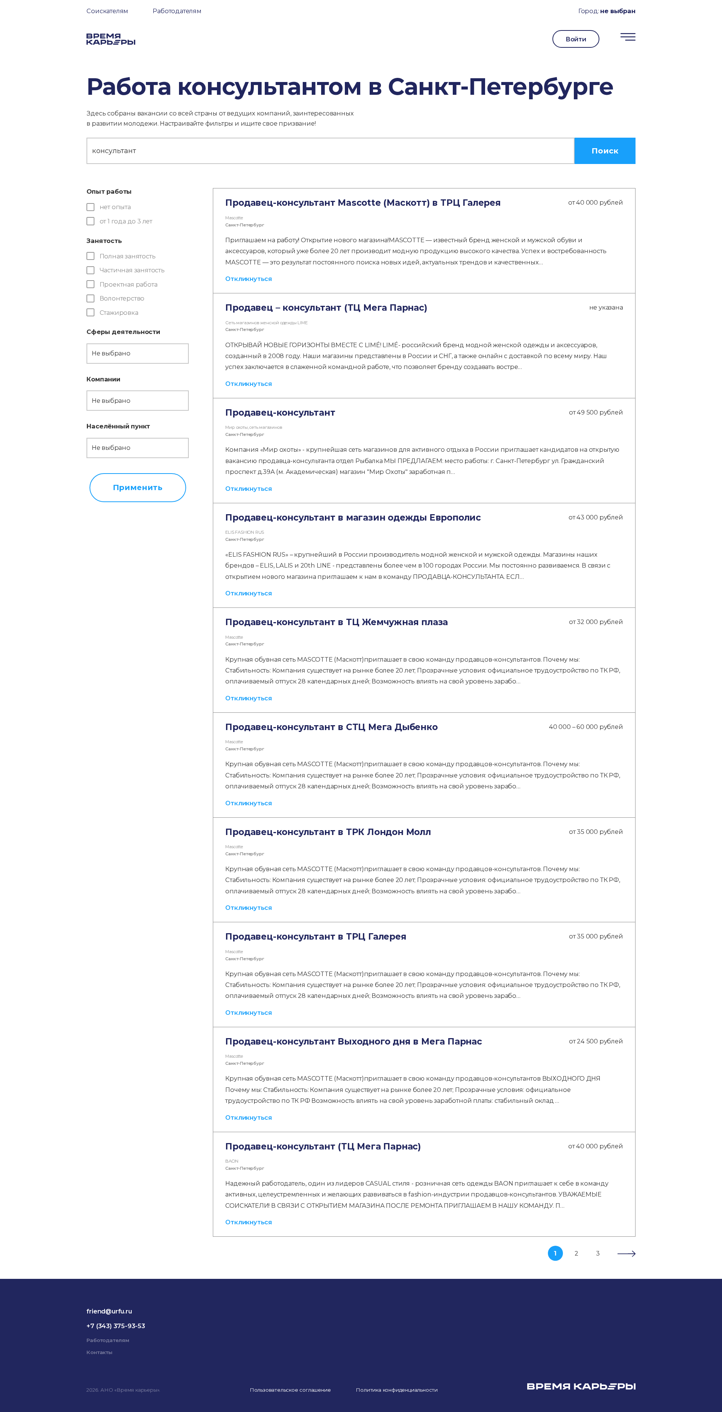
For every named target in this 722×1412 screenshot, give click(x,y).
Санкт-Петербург (244, 225)
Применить (137, 487)
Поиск (605, 150)
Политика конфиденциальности (397, 1390)
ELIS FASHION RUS (244, 532)
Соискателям (107, 11)
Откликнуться (248, 278)
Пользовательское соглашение (290, 1390)
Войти (576, 39)
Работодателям (177, 11)
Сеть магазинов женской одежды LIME (266, 322)
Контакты (99, 1352)
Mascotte (234, 217)
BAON (231, 1161)
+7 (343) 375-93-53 (115, 1326)
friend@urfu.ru (109, 1311)
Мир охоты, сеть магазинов (253, 427)
